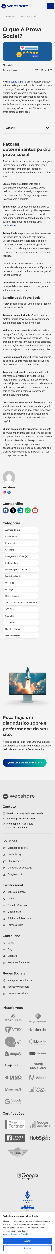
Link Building (11, 563)
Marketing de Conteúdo (16, 569)
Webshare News (12, 635)
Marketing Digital (13, 576)
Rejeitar (27, 1248)
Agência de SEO (13, 530)
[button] (50, 6)
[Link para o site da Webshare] (23, 6)
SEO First (9, 609)
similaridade (9, 225)
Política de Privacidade (21, 1234)
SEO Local (10, 616)
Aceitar (27, 1241)
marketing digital (15, 81)
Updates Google (12, 629)
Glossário (13, 16)
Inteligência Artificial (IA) (16, 556)
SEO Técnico (11, 622)
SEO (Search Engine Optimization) (21, 602)
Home (5, 16)
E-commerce (11, 536)
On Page (9, 589)
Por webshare (10, 70)
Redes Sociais (12, 596)
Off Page (9, 583)
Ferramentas (11, 543)
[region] (27, 1233)
